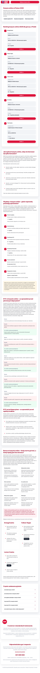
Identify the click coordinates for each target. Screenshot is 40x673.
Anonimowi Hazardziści (20, 651)
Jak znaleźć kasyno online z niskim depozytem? (14, 609)
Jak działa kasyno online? (9, 589)
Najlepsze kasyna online (25, 2)
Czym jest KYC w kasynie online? (11, 605)
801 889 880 (20, 655)
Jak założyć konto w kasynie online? (11, 593)
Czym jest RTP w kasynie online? (11, 601)
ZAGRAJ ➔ (21, 49)
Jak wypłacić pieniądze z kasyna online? (12, 597)
